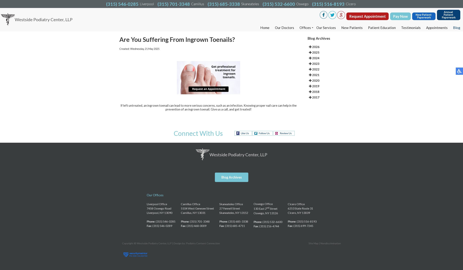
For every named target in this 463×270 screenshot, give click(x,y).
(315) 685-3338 (224, 4)
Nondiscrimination (330, 243)
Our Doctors (284, 28)
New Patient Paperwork (424, 16)
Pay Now (400, 16)
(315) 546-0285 (122, 4)
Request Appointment (367, 16)
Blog (456, 28)
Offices (305, 28)
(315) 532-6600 (279, 4)
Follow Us (264, 133)
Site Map (313, 243)
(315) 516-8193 (328, 4)
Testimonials (411, 28)
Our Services (326, 28)
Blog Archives (231, 177)
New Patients (352, 28)
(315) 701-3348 (174, 4)
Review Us (286, 133)
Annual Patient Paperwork (449, 14)
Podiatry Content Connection (203, 243)
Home (264, 28)
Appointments (437, 28)
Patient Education (382, 28)
